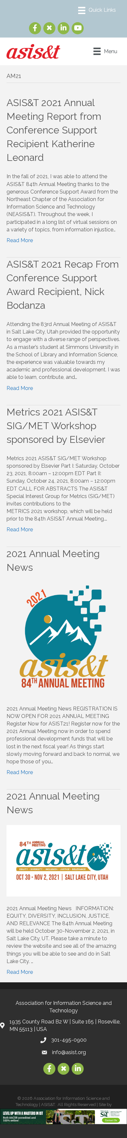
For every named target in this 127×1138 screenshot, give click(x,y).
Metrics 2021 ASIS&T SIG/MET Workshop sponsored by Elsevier (56, 425)
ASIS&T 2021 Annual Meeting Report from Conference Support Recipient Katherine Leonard (54, 130)
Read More (20, 240)
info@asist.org (69, 1052)
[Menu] (97, 10)
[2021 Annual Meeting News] (63, 639)
